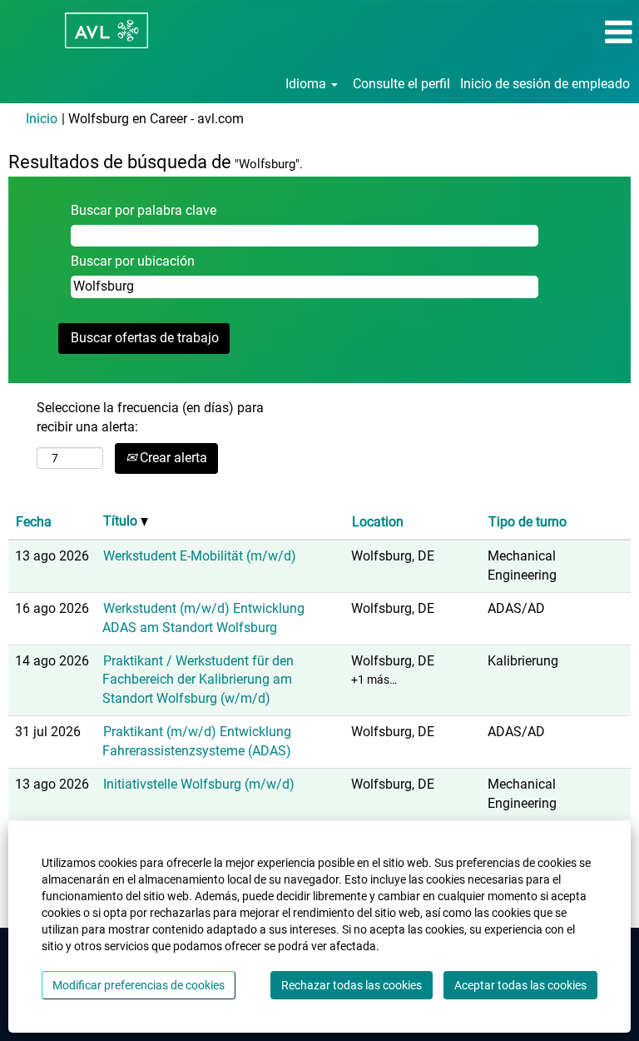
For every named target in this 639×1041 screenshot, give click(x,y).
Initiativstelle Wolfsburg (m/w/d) (199, 784)
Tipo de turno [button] (527, 522)
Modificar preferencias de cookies (138, 985)
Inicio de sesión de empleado (545, 84)
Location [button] (378, 522)
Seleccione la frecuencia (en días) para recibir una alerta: (150, 417)
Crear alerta (171, 458)
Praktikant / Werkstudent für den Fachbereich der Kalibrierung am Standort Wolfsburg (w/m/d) (198, 680)
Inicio (41, 119)
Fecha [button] (34, 522)
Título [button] (122, 521)
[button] (532, 32)
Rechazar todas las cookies (351, 985)
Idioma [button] (307, 84)
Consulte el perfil (401, 84)
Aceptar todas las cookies (520, 985)
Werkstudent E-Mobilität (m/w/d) (199, 556)
